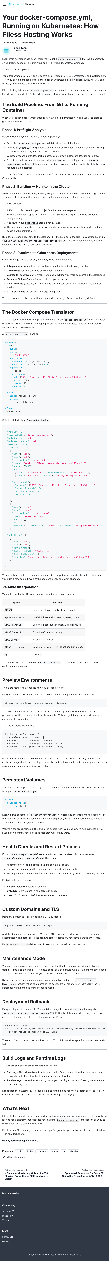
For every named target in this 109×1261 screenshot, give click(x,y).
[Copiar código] (103, 342)
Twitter (6, 1220)
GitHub (6, 1241)
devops (54, 1151)
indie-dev (73, 1151)
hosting (19, 1151)
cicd (64, 1151)
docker (30, 1151)
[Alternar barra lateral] (4, 4)
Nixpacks (101, 164)
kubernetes (42, 1151)
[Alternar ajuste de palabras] (98, 1025)
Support (6, 1211)
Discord (6, 1215)
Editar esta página (15, 1157)
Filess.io (6, 1236)
